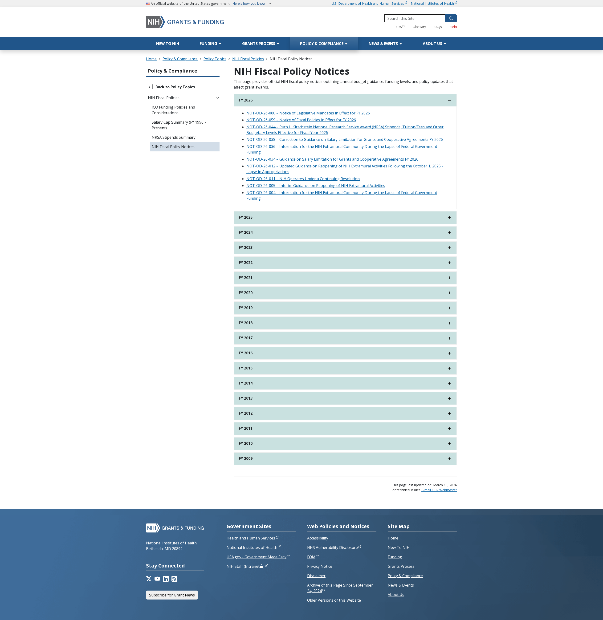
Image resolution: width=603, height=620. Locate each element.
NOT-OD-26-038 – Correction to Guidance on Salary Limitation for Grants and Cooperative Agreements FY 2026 (344, 139)
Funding (209, 43)
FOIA (311, 556)
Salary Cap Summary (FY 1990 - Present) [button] (179, 125)
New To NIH (399, 547)
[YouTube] (157, 579)
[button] (183, 87)
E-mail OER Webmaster (439, 490)
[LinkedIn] (166, 579)
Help (453, 26)
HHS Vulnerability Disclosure (332, 547)
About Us (433, 43)
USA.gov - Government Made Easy (256, 556)
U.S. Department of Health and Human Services (368, 3)
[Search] (451, 18)
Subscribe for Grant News (172, 595)
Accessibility (317, 538)
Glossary (419, 26)
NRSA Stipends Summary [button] (174, 137)
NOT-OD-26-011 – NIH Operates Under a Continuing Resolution (303, 178)
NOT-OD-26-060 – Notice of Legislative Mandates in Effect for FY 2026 (308, 113)
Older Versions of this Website (334, 600)
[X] (149, 579)
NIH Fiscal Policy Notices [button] (173, 146)
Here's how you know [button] (249, 3)
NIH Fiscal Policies (248, 58)
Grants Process (259, 43)
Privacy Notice (319, 566)
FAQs (438, 26)
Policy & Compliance (322, 43)
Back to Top (582, 610)
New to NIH (167, 43)
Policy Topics (215, 58)
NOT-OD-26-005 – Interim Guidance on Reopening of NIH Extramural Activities (315, 185)
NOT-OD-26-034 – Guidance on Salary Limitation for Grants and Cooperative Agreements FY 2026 (332, 159)
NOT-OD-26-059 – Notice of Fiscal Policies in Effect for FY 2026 (301, 119)
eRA (399, 26)
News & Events (384, 43)
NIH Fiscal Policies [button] (163, 97)
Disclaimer (316, 575)
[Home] (205, 22)
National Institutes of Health (432, 3)
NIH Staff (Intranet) (246, 566)
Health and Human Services (251, 538)
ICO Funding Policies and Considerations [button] (173, 110)
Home (151, 58)
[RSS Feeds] (174, 579)
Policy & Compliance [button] (172, 71)
